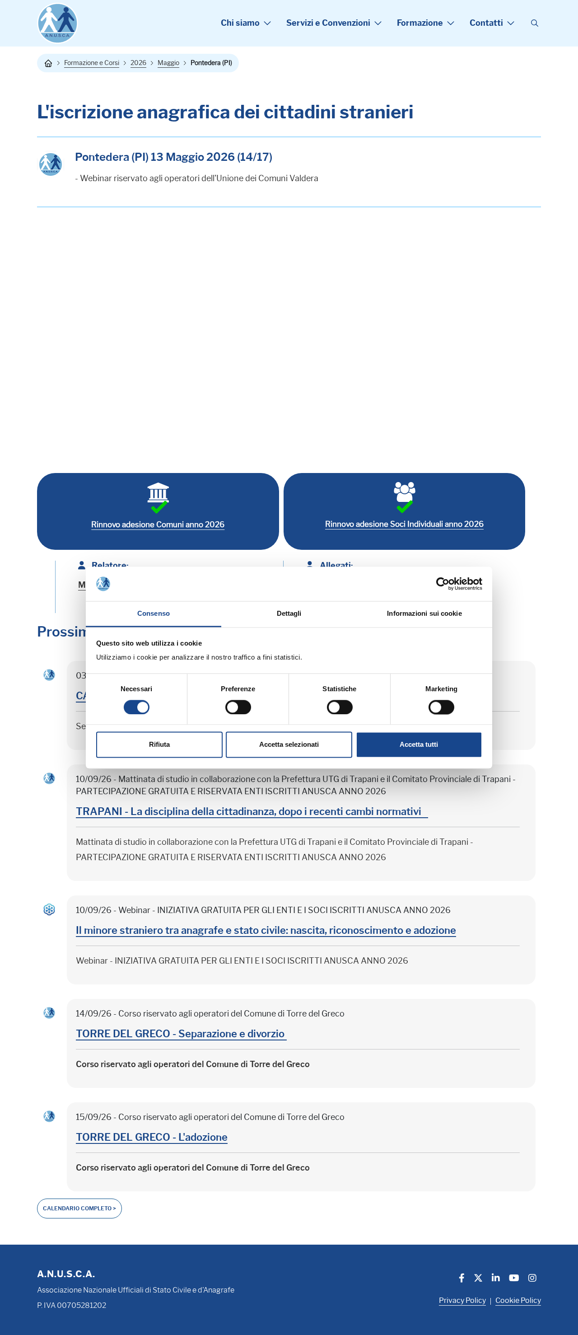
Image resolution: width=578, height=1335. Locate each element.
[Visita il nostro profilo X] (478, 1279)
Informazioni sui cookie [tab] (424, 614)
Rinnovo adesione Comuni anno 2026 (157, 524)
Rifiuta (159, 745)
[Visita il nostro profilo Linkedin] (496, 1279)
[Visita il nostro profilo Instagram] (532, 1279)
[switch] (238, 707)
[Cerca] (534, 23)
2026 (138, 63)
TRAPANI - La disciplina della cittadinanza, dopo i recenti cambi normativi (252, 812)
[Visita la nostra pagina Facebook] (462, 1279)
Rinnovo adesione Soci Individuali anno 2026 (404, 524)
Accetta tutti (419, 745)
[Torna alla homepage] (48, 63)
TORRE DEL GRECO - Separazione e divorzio (181, 1034)
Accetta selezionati (289, 745)
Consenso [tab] (153, 614)
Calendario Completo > (79, 1208)
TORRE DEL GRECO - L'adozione (152, 1137)
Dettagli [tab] (289, 614)
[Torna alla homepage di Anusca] (57, 23)
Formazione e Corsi (91, 63)
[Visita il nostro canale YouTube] (514, 1279)
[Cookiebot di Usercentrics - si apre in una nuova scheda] (442, 583)
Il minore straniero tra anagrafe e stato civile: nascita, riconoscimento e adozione (266, 930)
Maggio (168, 63)
